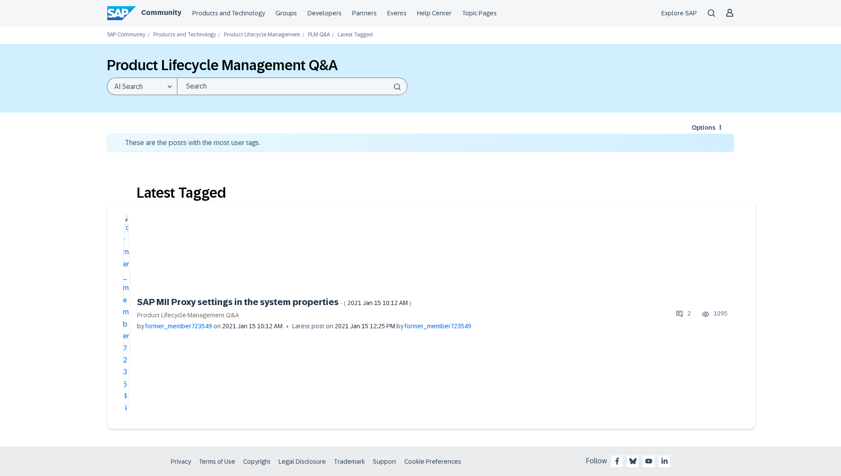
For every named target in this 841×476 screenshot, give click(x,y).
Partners (364, 13)
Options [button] (703, 127)
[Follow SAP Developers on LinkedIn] (664, 461)
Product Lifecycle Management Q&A (188, 315)
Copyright (257, 461)
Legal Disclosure (302, 461)
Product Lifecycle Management (262, 35)
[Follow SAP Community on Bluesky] (632, 461)
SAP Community (126, 35)
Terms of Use (217, 461)
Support (384, 461)
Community (161, 12)
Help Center (434, 13)
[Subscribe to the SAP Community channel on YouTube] (648, 461)
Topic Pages (479, 13)
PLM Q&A (319, 35)
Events (396, 13)
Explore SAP (679, 13)
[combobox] (292, 86)
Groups (286, 13)
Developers (324, 13)
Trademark (349, 461)
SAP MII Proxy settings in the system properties (274, 302)
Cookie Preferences (432, 461)
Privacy (181, 461)
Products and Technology (228, 13)
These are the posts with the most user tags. (192, 142)
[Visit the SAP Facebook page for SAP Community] (617, 461)
